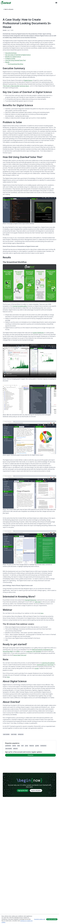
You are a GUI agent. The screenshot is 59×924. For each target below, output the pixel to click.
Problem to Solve (10, 58)
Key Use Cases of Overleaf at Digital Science (18, 55)
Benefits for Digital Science (13, 56)
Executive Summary (11, 53)
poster (37, 668)
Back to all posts (8, 9)
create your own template (33, 651)
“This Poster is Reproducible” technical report (16, 86)
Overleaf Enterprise (30, 600)
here (42, 613)
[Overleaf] (6, 2)
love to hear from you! (19, 655)
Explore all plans (36, 790)
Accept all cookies (52, 919)
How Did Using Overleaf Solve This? (15, 60)
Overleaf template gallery (20, 306)
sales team (38, 602)
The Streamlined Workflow (15, 64)
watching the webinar (48, 663)
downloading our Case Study (45, 665)
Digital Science (28, 80)
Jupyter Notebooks (38, 332)
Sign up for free (22, 790)
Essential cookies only (39, 919)
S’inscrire (30, 755)
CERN (17, 651)
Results (7, 62)
